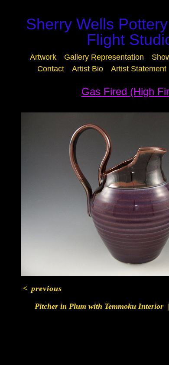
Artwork (75, 57)
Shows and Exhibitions (84, 69)
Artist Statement (95, 80)
